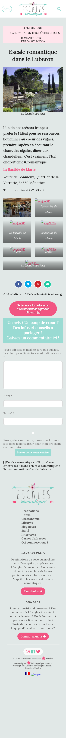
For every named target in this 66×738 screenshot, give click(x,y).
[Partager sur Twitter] (28, 284)
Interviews (28, 534)
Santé (25, 530)
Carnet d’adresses (33, 538)
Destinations (30, 511)
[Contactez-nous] (47, 284)
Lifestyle (27, 522)
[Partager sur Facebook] (18, 284)
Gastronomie (30, 518)
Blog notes (28, 526)
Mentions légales (33, 668)
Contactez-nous (31, 636)
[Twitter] (38, 651)
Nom (7, 396)
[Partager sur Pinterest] (38, 284)
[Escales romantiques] (33, 9)
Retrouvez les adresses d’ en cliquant (33, 308)
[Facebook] (33, 651)
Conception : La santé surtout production (32, 665)
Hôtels (25, 515)
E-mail (8, 413)
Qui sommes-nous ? (34, 542)
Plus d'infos (32, 591)
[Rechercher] (59, 8)
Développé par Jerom (41, 663)
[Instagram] (28, 651)
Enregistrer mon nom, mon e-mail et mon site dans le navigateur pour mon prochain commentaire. (32, 443)
